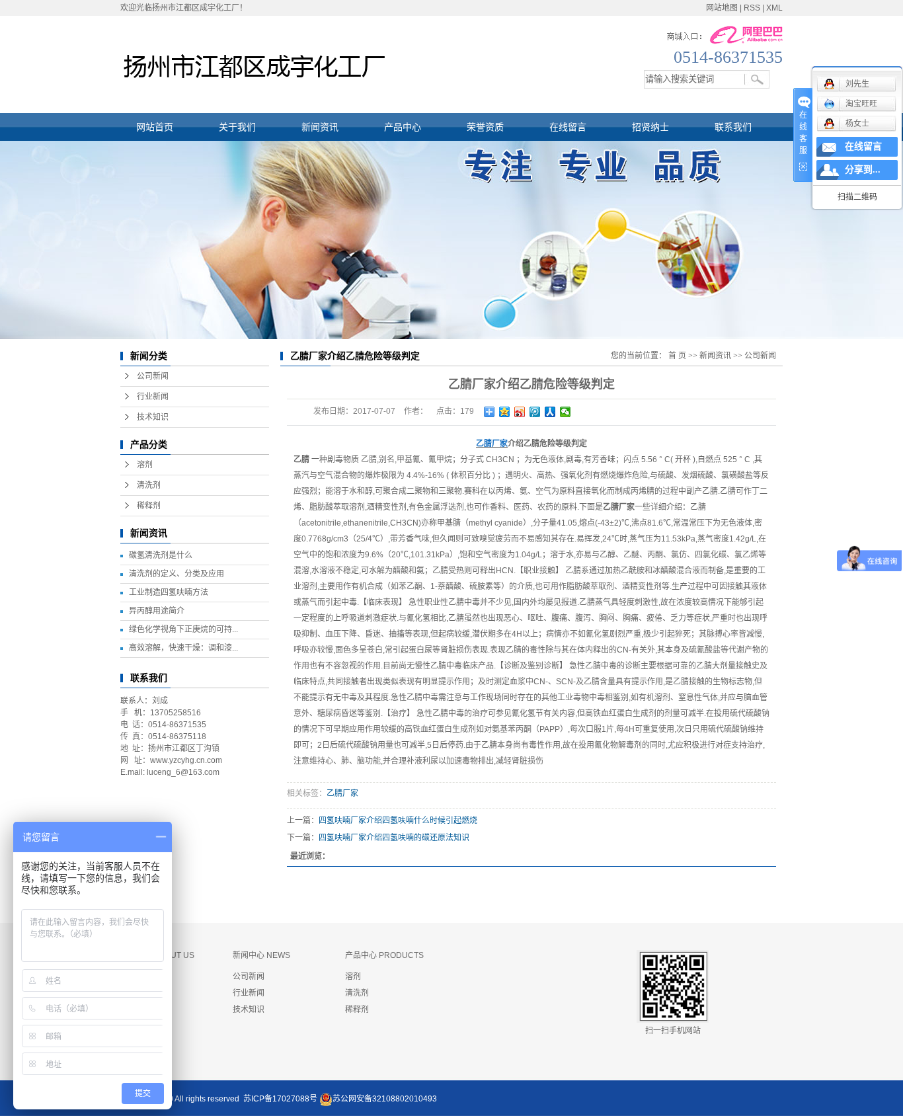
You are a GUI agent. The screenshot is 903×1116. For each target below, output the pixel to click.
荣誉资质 (485, 127)
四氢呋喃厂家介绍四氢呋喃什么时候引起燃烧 (398, 820)
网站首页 (154, 127)
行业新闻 (153, 396)
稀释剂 (149, 505)
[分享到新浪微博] (520, 412)
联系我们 (733, 127)
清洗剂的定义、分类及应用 (176, 573)
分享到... (863, 170)
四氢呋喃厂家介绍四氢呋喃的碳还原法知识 (394, 837)
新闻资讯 (319, 127)
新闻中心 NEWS (261, 955)
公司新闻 (153, 376)
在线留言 (567, 127)
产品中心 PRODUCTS (384, 955)
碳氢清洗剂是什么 (160, 555)
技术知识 (153, 417)
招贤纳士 (650, 127)
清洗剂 (149, 485)
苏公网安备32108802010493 (385, 1098)
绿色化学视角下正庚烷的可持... (183, 629)
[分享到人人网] (550, 412)
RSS (752, 8)
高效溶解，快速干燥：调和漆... (183, 648)
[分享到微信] (565, 412)
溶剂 (145, 464)
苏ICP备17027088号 (280, 1098)
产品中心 (402, 127)
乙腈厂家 (342, 793)
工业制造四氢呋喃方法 (168, 592)
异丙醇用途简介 (156, 611)
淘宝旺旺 (861, 103)
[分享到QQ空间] (504, 412)
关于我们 (237, 127)
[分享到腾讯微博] (535, 412)
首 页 (677, 355)
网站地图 (722, 8)
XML (774, 8)
